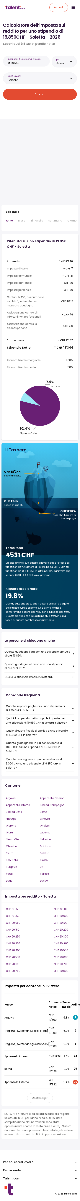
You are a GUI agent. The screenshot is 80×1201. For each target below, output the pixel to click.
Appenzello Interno (18, 805)
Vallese (44, 874)
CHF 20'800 (61, 971)
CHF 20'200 (61, 930)
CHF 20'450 (13, 950)
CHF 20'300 (61, 936)
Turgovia (11, 867)
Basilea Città (14, 812)
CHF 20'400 (61, 943)
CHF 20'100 (60, 923)
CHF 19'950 (12, 916)
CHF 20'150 (12, 930)
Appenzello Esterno (52, 798)
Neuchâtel (12, 839)
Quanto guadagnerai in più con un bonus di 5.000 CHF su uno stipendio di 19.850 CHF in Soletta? (34, 763)
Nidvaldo (45, 839)
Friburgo (11, 819)
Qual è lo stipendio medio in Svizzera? (28, 677)
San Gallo (12, 860)
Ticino (44, 860)
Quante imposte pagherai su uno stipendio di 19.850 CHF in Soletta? (35, 708)
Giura (9, 832)
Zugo (9, 880)
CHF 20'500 (61, 950)
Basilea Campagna (52, 805)
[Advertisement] (40, 162)
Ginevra (45, 819)
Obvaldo (11, 846)
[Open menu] (73, 7)
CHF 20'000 (61, 916)
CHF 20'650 (13, 964)
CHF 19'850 (12, 909)
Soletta (44, 853)
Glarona (11, 825)
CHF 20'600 (61, 957)
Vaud (9, 874)
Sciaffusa (46, 846)
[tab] (9, 222)
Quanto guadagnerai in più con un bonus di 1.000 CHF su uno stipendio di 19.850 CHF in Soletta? (34, 747)
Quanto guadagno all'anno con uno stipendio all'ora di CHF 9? (33, 666)
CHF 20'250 (13, 936)
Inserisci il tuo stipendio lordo (24, 59)
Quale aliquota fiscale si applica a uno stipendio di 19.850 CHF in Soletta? (37, 733)
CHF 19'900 (61, 909)
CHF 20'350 (13, 943)
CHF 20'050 (13, 923)
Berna (43, 812)
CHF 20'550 (13, 957)
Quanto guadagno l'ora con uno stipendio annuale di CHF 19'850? (37, 653)
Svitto (9, 853)
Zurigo (44, 880)
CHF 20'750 (13, 971)
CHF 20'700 (61, 964)
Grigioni (45, 825)
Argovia (11, 798)
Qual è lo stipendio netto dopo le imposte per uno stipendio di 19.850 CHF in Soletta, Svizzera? (36, 720)
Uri (41, 867)
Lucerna (45, 832)
